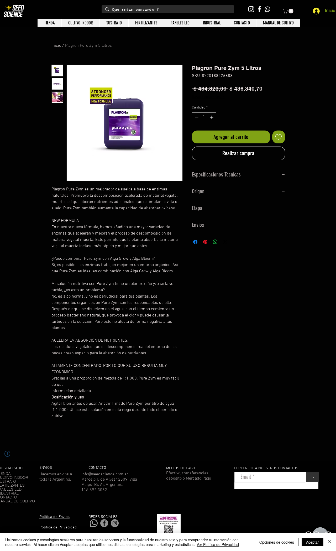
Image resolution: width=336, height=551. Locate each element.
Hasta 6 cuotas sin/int (208, 97)
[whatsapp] (94, 523)
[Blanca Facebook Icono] (259, 9)
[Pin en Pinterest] (205, 242)
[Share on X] (225, 242)
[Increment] (212, 117)
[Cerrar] (330, 542)
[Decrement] (196, 117)
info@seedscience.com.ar (104, 474)
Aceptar (312, 542)
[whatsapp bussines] (267, 9)
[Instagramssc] (251, 9)
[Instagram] (115, 523)
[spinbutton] (204, 117)
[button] (289, 11)
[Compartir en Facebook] (195, 242)
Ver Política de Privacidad (218, 544)
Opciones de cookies (276, 542)
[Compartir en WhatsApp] (215, 242)
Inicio (56, 45)
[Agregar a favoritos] (278, 137)
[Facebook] (104, 523)
